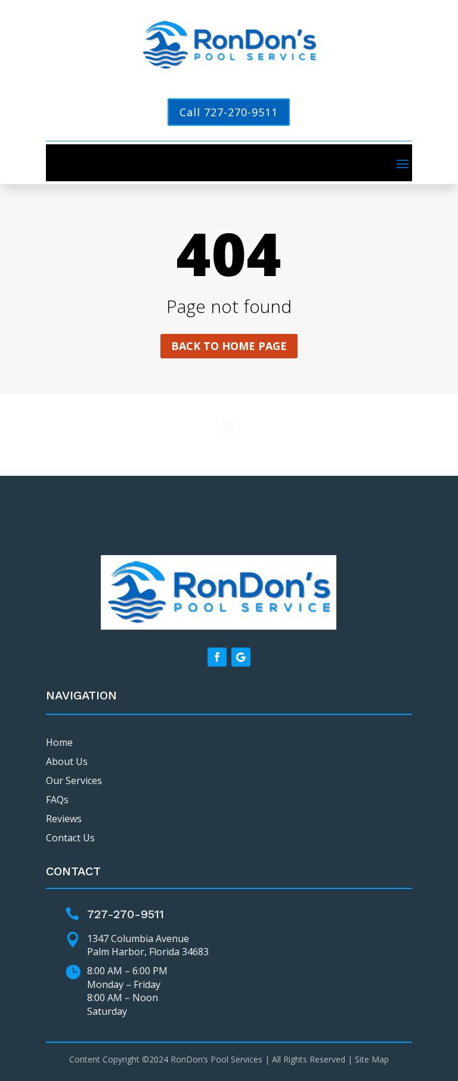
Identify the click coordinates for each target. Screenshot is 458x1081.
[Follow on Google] (240, 657)
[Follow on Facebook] (217, 657)
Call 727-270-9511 (229, 112)
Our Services (74, 780)
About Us (67, 761)
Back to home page (229, 346)
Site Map (372, 1059)
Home (59, 742)
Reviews (64, 818)
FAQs (57, 799)
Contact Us (70, 837)
